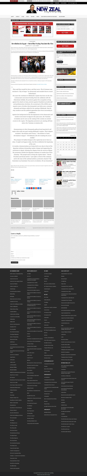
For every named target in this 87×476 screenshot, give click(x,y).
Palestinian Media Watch (15, 387)
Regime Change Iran (14, 397)
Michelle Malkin (13, 369)
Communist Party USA (31, 287)
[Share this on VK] (40, 188)
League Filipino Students (66, 331)
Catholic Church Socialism (62, 97)
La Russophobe (13, 364)
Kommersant (47, 393)
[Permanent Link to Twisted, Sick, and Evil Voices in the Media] (59, 182)
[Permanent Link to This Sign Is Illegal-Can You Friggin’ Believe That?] (16, 215)
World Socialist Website (66, 431)
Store (22, 16)
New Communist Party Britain (50, 398)
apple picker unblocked (61, 127)
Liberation (46, 325)
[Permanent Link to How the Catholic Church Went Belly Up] (59, 163)
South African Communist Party (50, 414)
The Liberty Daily (13, 425)
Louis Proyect (30, 357)
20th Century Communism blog (16, 273)
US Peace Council (30, 415)
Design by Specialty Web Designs (43, 474)
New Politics (29, 370)
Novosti (45, 401)
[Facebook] (70, 3)
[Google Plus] (71, 3)
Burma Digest (64, 278)
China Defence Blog (14, 309)
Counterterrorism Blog (15, 316)
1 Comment (71, 172)
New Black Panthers (31, 367)
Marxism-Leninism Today (66, 397)
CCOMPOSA (63, 281)
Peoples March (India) (65, 347)
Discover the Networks (15, 324)
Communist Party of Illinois (32, 285)
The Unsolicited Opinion (15, 443)
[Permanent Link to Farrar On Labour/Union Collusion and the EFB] (38, 215)
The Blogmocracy (13, 422)
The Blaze (12, 420)
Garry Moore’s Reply (48, 208)
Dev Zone (46, 297)
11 (60, 144)
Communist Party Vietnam (66, 300)
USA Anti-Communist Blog (15, 453)
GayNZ (45, 304)
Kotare (45, 320)
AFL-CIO (29, 276)
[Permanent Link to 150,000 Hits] (16, 203)
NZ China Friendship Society (50, 330)
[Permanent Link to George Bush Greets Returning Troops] (27, 203)
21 (69, 147)
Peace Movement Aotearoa (49, 340)
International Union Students (67, 386)
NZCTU (45, 332)
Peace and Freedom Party (32, 380)
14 (69, 144)
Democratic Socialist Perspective (68, 302)
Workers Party (47, 357)
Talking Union (30, 400)
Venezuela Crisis (13, 458)
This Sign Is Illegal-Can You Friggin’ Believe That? (15, 222)
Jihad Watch (12, 357)
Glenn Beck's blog (13, 339)
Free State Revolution (14, 331)
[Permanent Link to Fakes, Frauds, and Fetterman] (59, 173)
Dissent (28, 336)
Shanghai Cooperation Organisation (68, 354)
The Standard (47, 350)
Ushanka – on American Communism (17, 455)
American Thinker (14, 283)
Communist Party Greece (49, 384)
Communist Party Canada (32, 282)
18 (60, 147)
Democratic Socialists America (33, 290)
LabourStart (63, 392)
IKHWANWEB (64, 307)
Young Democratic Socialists (33, 423)
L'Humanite (46, 396)
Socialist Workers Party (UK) (50, 406)
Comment (13, 237)
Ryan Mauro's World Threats (16, 407)
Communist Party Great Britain (50, 382)
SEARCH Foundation (65, 352)
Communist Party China (66, 291)
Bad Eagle (12, 296)
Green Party (46, 309)
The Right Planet (13, 435)
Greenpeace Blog (47, 312)
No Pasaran (12, 377)
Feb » (60, 155)
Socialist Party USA (31, 395)
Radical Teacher (30, 388)
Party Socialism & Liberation (33, 375)
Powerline (12, 395)
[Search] (76, 3)
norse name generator (61, 123)
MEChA (28, 360)
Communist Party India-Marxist (67, 297)
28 (69, 149)
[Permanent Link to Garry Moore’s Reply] (49, 203)
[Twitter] (69, 3)
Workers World (30, 418)
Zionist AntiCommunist (14, 468)
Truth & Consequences (14, 450)
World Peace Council (65, 426)
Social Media (63, 3)
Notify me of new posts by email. (18, 259)
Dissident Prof (13, 326)
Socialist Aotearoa (48, 342)
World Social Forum (65, 429)
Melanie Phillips (13, 367)
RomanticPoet (13, 405)
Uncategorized (32, 41)
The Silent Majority (14, 438)
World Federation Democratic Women (69, 419)
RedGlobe (63, 402)
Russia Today (47, 403)
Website (12, 255)
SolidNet (63, 413)
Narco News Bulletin (48, 368)
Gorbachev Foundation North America (35, 338)
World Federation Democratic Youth (68, 421)
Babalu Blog (12, 293)
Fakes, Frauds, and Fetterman (63, 91)
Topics (27, 16)
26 (63, 149)
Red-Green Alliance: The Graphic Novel (65, 95)
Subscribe (57, 3)
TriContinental (64, 416)
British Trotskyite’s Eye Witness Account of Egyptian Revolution (30, 180)
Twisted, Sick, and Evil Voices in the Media (65, 93)
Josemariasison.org (65, 323)
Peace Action (29, 378)
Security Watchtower (14, 412)
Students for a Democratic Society (34, 398)
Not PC (45, 281)
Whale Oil (46, 291)
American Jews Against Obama (16, 281)
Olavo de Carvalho (14, 382)
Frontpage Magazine (14, 334)
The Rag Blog (29, 413)
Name (12, 251)
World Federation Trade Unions (67, 424)
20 (66, 147)
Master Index (62, 16)
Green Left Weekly (65, 305)
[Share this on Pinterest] (31, 188)
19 (63, 147)
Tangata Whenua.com (48, 347)
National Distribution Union (49, 327)
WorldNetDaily (13, 465)
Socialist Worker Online (42, 84)
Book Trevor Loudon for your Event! (49, 16)
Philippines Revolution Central (67, 349)
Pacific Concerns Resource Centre (68, 342)
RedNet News (64, 405)
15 (71, 144)
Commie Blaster (13, 311)
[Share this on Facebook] (29, 188)
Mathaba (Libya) (47, 412)
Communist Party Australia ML (67, 288)
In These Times (30, 343)
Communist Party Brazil (49, 363)
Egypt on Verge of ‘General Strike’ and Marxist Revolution (45, 180)
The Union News (13, 440)
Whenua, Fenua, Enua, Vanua (67, 359)
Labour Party (47, 322)
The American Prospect (32, 403)
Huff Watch (12, 341)
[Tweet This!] (27, 188)
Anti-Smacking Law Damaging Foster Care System (26, 222)
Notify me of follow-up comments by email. (20, 257)
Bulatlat (62, 276)
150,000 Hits (13, 208)
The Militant (29, 405)
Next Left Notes (30, 372)
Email (12, 253)
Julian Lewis (12, 362)
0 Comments (71, 164)
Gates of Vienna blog (14, 336)
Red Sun (63, 400)
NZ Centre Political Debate (49, 283)
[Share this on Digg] (38, 188)
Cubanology (12, 319)
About (12, 16)
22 (71, 147)
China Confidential (13, 306)
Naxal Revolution (64, 339)
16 (74, 144)
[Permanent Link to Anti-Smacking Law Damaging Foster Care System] (27, 215)
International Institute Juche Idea (68, 310)
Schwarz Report (13, 410)
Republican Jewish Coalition (16, 400)
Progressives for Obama (32, 385)
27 (66, 149)
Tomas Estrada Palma (14, 448)
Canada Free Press (14, 301)
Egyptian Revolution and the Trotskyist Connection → (44, 227)
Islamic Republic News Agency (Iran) (68, 315)
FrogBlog (46, 302)
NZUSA (45, 335)
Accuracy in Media (14, 276)
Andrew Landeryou (14, 286)
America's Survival (14, 278)
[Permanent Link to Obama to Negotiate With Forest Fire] (49, 215)
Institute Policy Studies (32, 346)
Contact (17, 16)
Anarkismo (63, 369)
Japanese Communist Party (66, 320)
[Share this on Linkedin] (34, 188)
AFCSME (29, 273)
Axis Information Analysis (15, 291)
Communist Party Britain (49, 379)
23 (74, 147)
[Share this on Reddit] (36, 188)
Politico (11, 392)
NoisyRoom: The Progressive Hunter (17, 379)
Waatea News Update (48, 355)
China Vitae (63, 283)
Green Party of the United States (33, 341)
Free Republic (13, 329)
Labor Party (29, 355)
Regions (32, 16)
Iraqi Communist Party (66, 312)
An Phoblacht (47, 377)
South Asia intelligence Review (16, 415)
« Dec (58, 155)
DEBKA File (12, 321)
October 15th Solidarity (49, 337)
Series (37, 16)
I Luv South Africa (13, 344)
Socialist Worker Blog (48, 345)
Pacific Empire (47, 288)
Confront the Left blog (14, 314)
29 (71, 149)
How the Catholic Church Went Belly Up (65, 89)
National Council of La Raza (32, 365)
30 (74, 149)
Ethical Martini (47, 299)
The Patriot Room (13, 430)
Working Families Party (32, 420)
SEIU (28, 393)
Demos (28, 333)
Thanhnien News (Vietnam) (66, 357)
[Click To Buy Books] (32, 36)
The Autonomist (13, 417)
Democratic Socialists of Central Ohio (34, 331)
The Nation (29, 408)
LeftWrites (63, 334)
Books (52, 3)
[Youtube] (73, 3)
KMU (62, 325)
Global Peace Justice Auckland (50, 307)
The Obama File (13, 427)
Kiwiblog (46, 278)
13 (66, 144)
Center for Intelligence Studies (16, 304)
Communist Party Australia (66, 286)
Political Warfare (13, 390)
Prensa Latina (47, 371)
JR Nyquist (12, 359)
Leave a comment (36, 45)
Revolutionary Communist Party (33, 390)
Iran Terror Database (14, 354)
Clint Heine (46, 276)
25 (60, 149)
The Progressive (30, 410)
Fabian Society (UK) (48, 391)
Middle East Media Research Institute (17, 372)
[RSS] (74, 3)
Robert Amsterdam (14, 402)
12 (63, 144)
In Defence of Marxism (66, 375)
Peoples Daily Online (65, 344)
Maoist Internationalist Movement (68, 394)
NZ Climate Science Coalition (50, 286)
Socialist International (65, 411)
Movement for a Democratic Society (34, 362)
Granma (45, 366)
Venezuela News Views (15, 460)
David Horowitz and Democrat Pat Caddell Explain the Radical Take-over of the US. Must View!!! (66, 124)
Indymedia (46, 317)
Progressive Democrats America (34, 383)
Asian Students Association (66, 273)
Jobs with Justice (30, 352)
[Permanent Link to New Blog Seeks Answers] (38, 203)
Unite (45, 352)
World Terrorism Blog (14, 463)
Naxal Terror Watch (14, 374)
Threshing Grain (13, 445)
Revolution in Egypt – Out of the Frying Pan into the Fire (32, 43)
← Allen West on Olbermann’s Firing (17, 227)
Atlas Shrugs (12, 288)
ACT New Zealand (47, 273)
